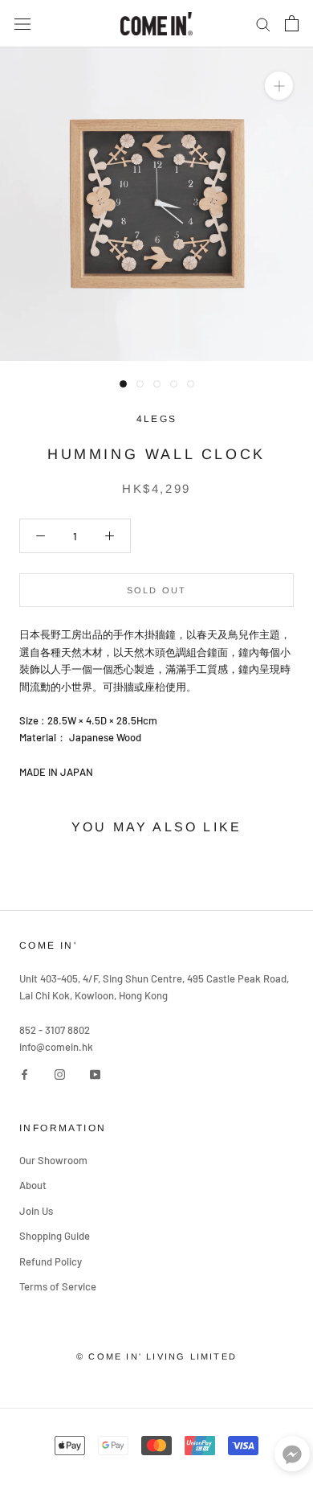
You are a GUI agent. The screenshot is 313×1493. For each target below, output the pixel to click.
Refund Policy (50, 1261)
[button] (292, 1457)
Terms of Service (57, 1286)
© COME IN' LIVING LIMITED (156, 1356)
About (33, 1185)
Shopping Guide (54, 1235)
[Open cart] (292, 23)
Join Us (36, 1210)
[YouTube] (95, 1073)
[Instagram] (60, 1073)
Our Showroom (53, 1160)
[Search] (263, 24)
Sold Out (157, 590)
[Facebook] (24, 1073)
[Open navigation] (22, 24)
